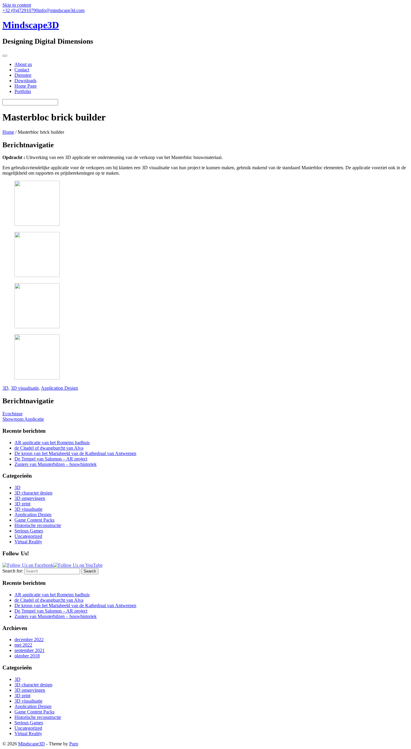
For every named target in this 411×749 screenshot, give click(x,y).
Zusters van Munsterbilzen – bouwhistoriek (55, 464)
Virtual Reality (28, 541)
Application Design (59, 388)
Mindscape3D (31, 743)
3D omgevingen (29, 498)
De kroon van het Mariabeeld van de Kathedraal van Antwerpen (75, 453)
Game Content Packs (34, 520)
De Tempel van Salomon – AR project (50, 458)
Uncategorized (28, 536)
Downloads (25, 80)
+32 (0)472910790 (20, 10)
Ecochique (12, 413)
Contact (21, 69)
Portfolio (22, 91)
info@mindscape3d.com (61, 10)
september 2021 (29, 650)
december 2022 (29, 639)
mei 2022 (23, 645)
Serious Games (28, 530)
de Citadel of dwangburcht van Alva (48, 448)
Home (8, 132)
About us (23, 64)
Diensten (22, 75)
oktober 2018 (27, 655)
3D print (22, 503)
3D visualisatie (25, 388)
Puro (73, 743)
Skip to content (16, 5)
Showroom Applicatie (23, 419)
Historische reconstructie (37, 525)
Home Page (25, 86)
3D (5, 388)
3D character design (33, 492)
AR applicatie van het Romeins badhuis (52, 442)
